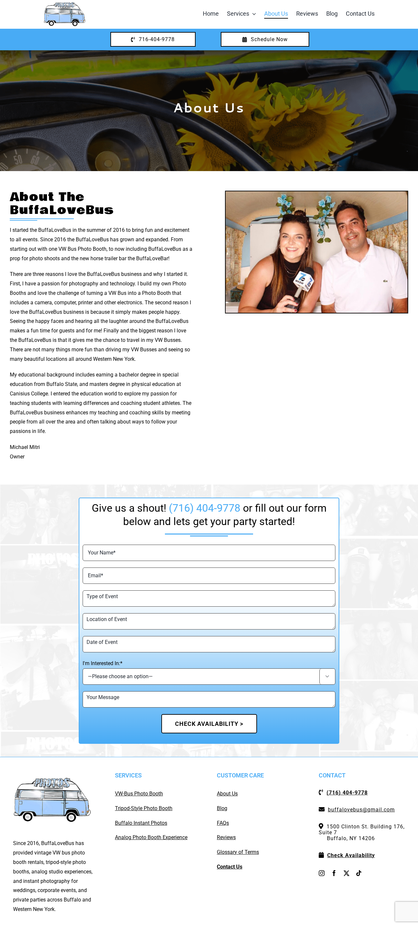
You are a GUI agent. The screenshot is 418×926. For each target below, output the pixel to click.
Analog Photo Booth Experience (151, 837)
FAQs (223, 823)
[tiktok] (359, 873)
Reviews (226, 837)
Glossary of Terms (238, 852)
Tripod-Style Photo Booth (143, 808)
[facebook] (334, 873)
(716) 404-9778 (204, 508)
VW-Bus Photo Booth (139, 793)
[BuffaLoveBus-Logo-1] (64, 4)
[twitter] (346, 873)
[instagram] (322, 873)
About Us (227, 793)
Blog (222, 808)
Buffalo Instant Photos (141, 823)
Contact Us (229, 867)
